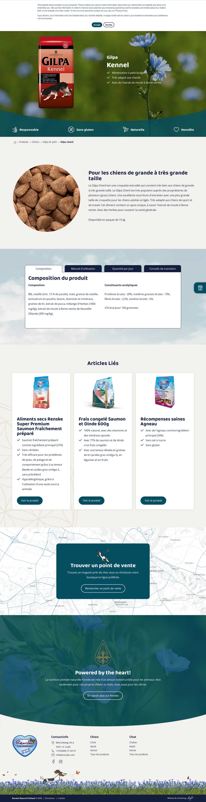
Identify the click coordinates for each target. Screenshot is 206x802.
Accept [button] (97, 24)
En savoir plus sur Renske (103, 695)
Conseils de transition (162, 268)
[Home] (14, 142)
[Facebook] (53, 761)
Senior (93, 750)
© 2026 (27, 798)
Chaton (133, 742)
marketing (181, 798)
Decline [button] (108, 24)
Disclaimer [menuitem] (50, 798)
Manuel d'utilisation (83, 268)
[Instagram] (60, 761)
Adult (93, 746)
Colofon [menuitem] (61, 798)
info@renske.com (65, 754)
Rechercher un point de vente (103, 588)
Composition (43, 268)
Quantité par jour (122, 268)
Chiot (93, 742)
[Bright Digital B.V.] (190, 798)
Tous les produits (99, 754)
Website (171, 798)
